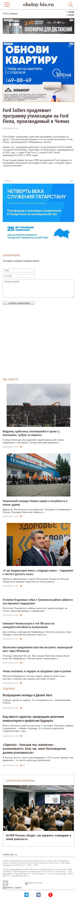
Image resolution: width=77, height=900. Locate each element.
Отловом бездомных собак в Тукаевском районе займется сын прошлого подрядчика (38, 601)
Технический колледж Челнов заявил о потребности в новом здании (35, 503)
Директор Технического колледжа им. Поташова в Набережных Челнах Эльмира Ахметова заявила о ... (37, 511)
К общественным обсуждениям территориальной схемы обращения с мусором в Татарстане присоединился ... (33, 441)
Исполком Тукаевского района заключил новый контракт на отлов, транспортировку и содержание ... (35, 609)
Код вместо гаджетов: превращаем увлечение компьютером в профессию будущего (33, 718)
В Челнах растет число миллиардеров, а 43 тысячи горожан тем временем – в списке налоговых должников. (38, 759)
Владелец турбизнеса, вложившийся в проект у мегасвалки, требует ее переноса (31, 433)
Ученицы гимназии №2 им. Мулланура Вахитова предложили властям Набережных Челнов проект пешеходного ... (36, 657)
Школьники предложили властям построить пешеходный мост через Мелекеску (38, 649)
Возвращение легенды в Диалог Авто (27, 695)
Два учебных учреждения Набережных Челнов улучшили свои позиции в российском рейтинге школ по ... (37, 633)
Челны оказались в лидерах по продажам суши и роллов (37, 671)
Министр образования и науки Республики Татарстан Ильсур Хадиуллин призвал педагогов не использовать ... (36, 580)
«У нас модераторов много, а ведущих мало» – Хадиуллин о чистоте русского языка (38, 572)
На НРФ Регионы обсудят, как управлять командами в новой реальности (38, 837)
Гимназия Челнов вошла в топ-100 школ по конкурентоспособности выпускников (28, 625)
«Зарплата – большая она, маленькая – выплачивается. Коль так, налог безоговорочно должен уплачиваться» (34, 748)
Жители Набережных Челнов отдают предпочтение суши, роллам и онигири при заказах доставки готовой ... (34, 677)
